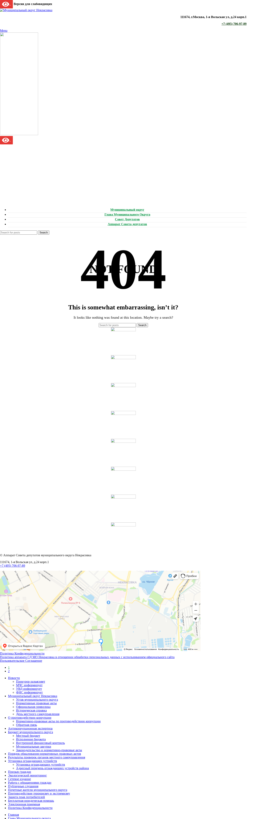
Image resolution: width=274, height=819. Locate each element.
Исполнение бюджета (31, 739)
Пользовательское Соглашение (21, 660)
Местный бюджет (28, 735)
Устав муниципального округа (37, 699)
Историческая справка (31, 710)
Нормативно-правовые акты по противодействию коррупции (58, 721)
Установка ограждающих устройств (40, 764)
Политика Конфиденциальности (22, 653)
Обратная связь (26, 725)
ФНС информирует (29, 692)
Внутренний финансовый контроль (40, 743)
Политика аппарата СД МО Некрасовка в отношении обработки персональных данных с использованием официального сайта (87, 657)
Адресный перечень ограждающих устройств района (52, 768)
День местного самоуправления (37, 714)
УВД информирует (29, 688)
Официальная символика (33, 707)
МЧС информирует (29, 685)
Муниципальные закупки (33, 746)
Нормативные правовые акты (36, 703)
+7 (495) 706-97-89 (234, 23)
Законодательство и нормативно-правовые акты (49, 750)
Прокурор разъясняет (30, 681)
